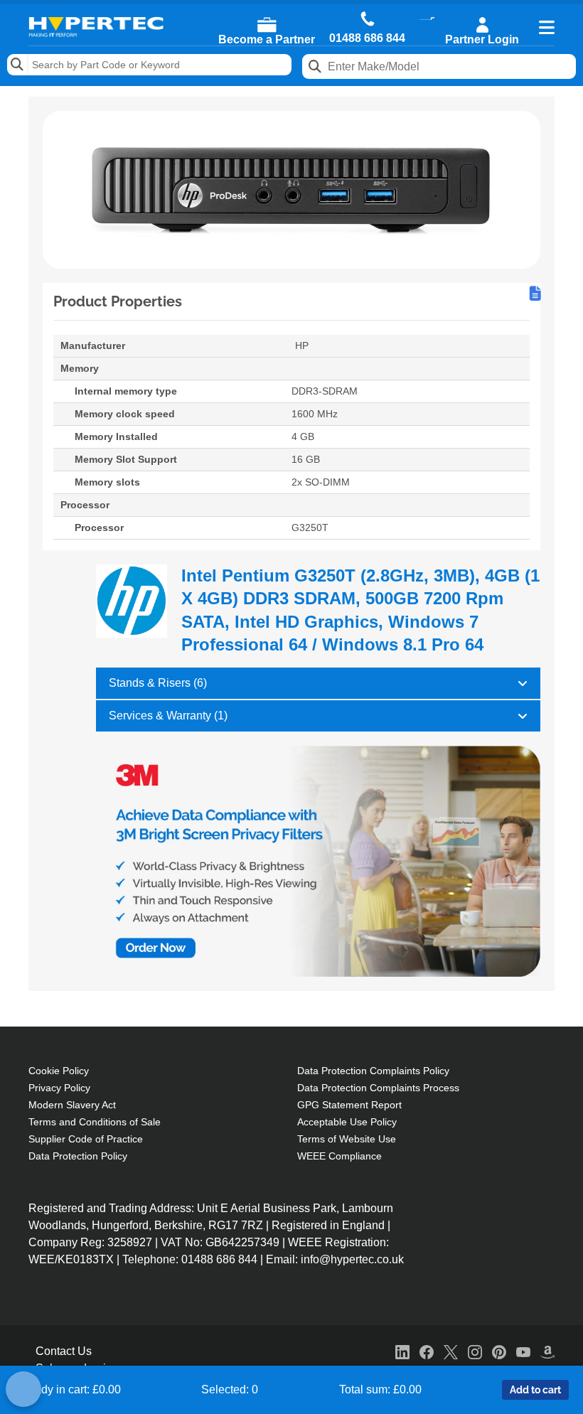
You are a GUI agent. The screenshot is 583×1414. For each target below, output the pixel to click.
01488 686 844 (367, 38)
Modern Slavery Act (72, 1104)
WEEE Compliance (339, 1156)
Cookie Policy (58, 1070)
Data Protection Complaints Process (378, 1087)
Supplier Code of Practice (85, 1139)
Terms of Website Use (346, 1139)
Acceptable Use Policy (347, 1122)
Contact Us (64, 1351)
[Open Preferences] (23, 1389)
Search (17, 64)
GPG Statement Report (349, 1104)
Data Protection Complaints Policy (373, 1070)
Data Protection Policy (77, 1156)
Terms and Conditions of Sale (94, 1122)
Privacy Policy (59, 1087)
